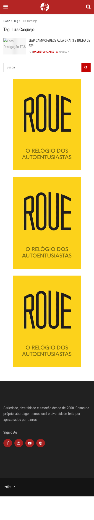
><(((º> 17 (9, 486)
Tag (16, 21)
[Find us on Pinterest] (40, 443)
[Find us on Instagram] (18, 443)
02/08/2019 (64, 52)
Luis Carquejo (29, 21)
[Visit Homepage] (44, 6)
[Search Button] (88, 7)
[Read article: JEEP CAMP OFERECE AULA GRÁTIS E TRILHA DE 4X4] (14, 46)
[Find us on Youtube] (29, 443)
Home (6, 21)
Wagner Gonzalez (43, 52)
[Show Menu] (5, 7)
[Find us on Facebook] (7, 443)
